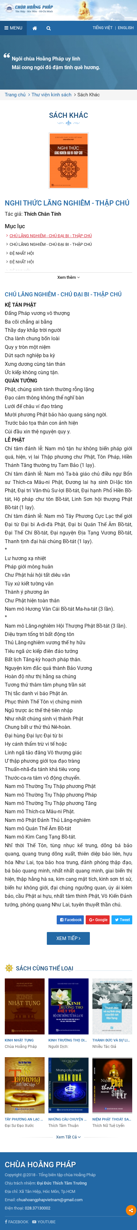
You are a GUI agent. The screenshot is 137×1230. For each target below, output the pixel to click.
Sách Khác (88, 95)
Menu (16, 27)
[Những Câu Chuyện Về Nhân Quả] (68, 1093)
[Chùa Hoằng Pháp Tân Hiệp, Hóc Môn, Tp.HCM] (68, 8)
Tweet (125, 920)
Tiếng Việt (102, 28)
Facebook (73, 920)
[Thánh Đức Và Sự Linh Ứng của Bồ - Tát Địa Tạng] (112, 1014)
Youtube (46, 1221)
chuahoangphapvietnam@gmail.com (50, 1199)
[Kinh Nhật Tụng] (25, 1014)
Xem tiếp (67, 938)
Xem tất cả (67, 1137)
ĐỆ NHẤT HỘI (22, 253)
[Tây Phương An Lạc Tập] (25, 1093)
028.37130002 (37, 1208)
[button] (48, 28)
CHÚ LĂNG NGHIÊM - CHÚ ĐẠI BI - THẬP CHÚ (51, 235)
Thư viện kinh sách (51, 95)
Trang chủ (15, 95)
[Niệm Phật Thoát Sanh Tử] (112, 1093)
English (126, 28)
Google (101, 920)
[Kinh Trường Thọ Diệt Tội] (68, 1014)
